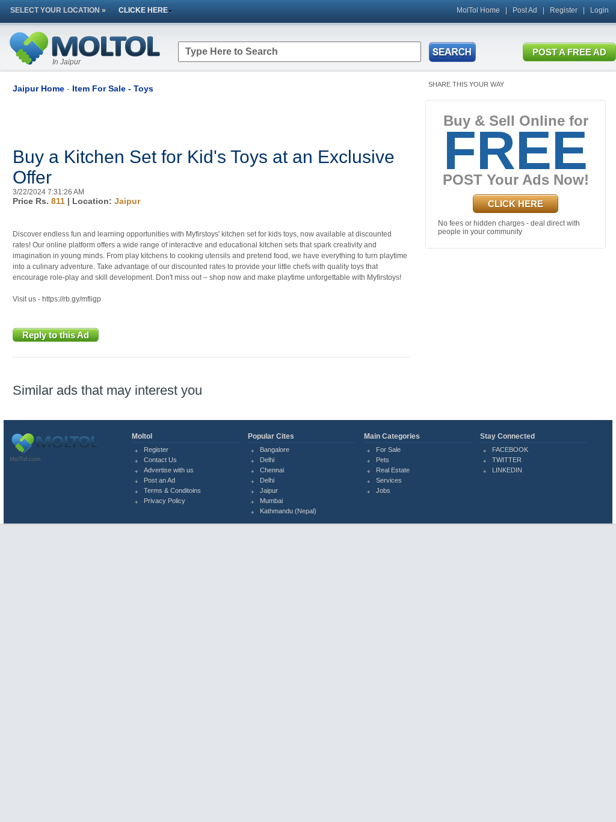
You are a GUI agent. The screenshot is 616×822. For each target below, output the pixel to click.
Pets (382, 459)
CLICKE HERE (143, 10)
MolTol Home (478, 10)
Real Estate (393, 470)
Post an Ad (159, 480)
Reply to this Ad (55, 335)
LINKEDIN (507, 470)
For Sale (388, 449)
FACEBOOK (510, 449)
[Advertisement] (153, 120)
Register (564, 10)
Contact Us (160, 459)
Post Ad (525, 10)
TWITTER (507, 459)
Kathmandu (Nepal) (288, 511)
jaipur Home (38, 88)
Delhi (267, 459)
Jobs (383, 490)
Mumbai (271, 500)
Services (389, 480)
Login (599, 10)
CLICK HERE (515, 204)
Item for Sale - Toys (112, 88)
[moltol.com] (55, 453)
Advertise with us (169, 470)
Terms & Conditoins (172, 490)
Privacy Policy (164, 500)
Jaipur (269, 490)
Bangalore (274, 449)
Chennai (272, 470)
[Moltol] (84, 67)
